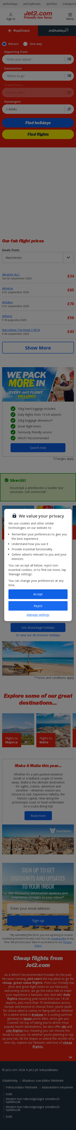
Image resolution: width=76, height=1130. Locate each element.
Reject (38, 606)
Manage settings (38, 615)
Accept (38, 594)
